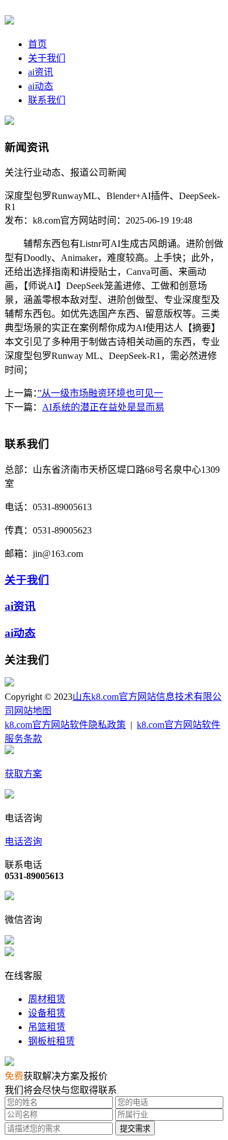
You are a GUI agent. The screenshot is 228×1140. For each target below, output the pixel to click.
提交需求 (135, 1128)
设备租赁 (46, 1013)
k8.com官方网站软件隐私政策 (65, 725)
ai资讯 (40, 72)
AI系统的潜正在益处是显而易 (103, 407)
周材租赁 (46, 999)
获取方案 (23, 774)
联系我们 (46, 100)
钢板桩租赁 (51, 1041)
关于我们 (46, 58)
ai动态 (40, 86)
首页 (37, 44)
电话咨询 (23, 841)
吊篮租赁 (46, 1027)
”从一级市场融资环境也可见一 (100, 393)
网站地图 (32, 711)
